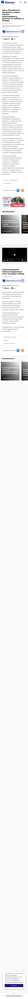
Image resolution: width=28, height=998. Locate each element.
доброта (6, 340)
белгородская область (10, 337)
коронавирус (7, 183)
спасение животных (9, 343)
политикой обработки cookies (14, 982)
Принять (14, 985)
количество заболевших (11, 180)
